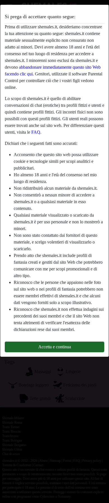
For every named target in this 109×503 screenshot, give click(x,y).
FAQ (35, 132)
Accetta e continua (54, 346)
